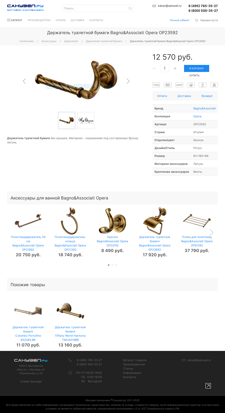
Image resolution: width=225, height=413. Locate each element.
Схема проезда (30, 381)
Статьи (128, 368)
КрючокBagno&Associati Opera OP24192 (112, 241)
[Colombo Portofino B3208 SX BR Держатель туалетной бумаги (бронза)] (28, 311)
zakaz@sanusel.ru (198, 360)
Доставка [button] (184, 96)
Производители (39, 20)
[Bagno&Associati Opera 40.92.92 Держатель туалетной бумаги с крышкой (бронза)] (155, 221)
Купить (194, 75)
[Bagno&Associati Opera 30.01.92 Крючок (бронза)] (112, 221)
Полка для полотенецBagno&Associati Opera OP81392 (197, 241)
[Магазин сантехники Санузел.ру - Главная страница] (22, 8)
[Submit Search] (130, 8)
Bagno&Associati (204, 108)
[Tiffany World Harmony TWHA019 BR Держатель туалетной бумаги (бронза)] (70, 311)
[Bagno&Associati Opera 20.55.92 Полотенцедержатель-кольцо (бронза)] (70, 221)
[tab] (109, 265)
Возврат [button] (207, 96)
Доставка (77, 20)
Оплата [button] (162, 96)
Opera (197, 116)
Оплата (61, 20)
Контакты (96, 20)
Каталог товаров (134, 360)
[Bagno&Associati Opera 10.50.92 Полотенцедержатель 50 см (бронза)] (28, 221)
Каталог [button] (16, 20)
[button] (211, 232)
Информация (132, 372)
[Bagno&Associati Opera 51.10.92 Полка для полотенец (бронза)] (197, 221)
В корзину (196, 68)
